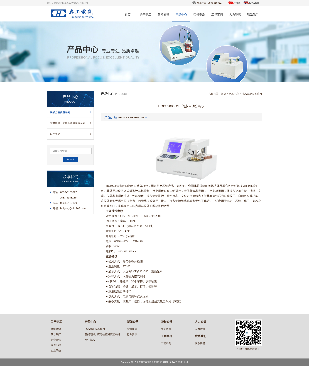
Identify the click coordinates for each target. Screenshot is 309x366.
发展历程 (56, 345)
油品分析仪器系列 (60, 112)
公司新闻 (132, 329)
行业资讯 (132, 334)
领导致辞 (56, 334)
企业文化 (56, 339)
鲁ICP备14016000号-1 (175, 362)
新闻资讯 (163, 14)
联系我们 (253, 14)
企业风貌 (56, 350)
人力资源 (235, 14)
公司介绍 (56, 329)
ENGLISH (254, 3)
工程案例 (217, 14)
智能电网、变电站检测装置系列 (67, 123)
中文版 (237, 3)
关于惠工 (145, 14)
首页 (128, 14)
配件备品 (55, 134)
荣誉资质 (199, 14)
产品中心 (181, 14)
